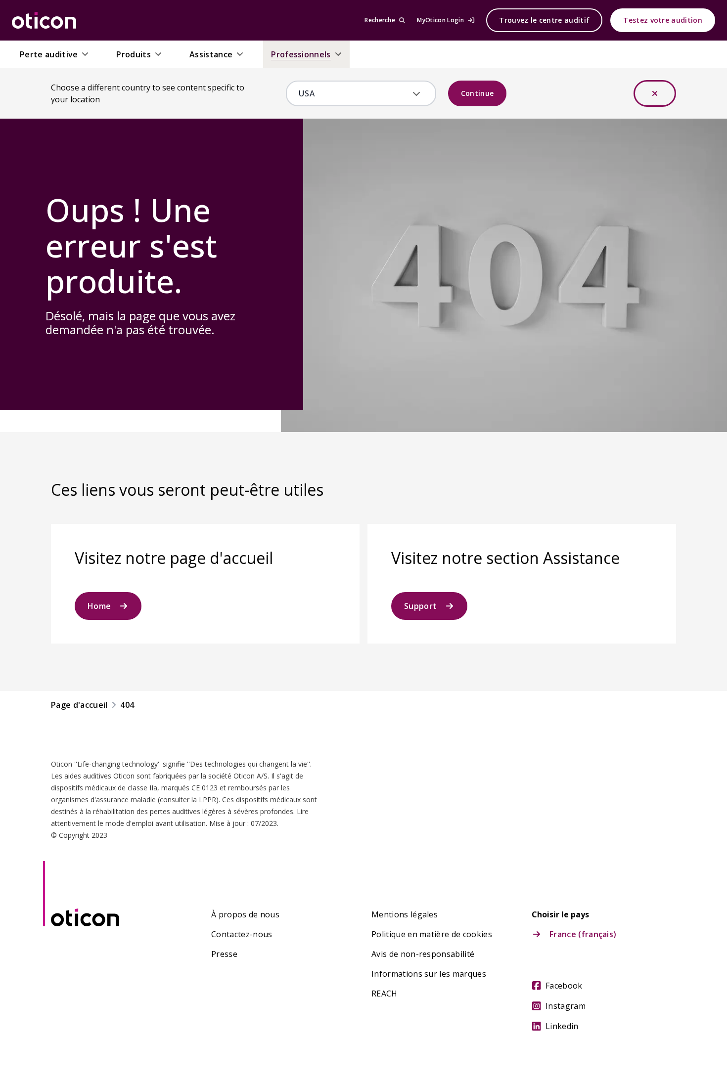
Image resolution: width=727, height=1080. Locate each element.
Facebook (564, 985)
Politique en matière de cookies (431, 934)
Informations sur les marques (428, 973)
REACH (384, 993)
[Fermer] (655, 93)
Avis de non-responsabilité (422, 954)
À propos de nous (245, 914)
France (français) (582, 934)
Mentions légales (404, 914)
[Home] (44, 20)
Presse (224, 954)
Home (99, 606)
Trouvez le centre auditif (544, 20)
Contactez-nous (241, 934)
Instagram (565, 1005)
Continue (477, 93)
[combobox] (354, 93)
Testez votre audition (662, 20)
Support (420, 606)
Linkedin (562, 1026)
